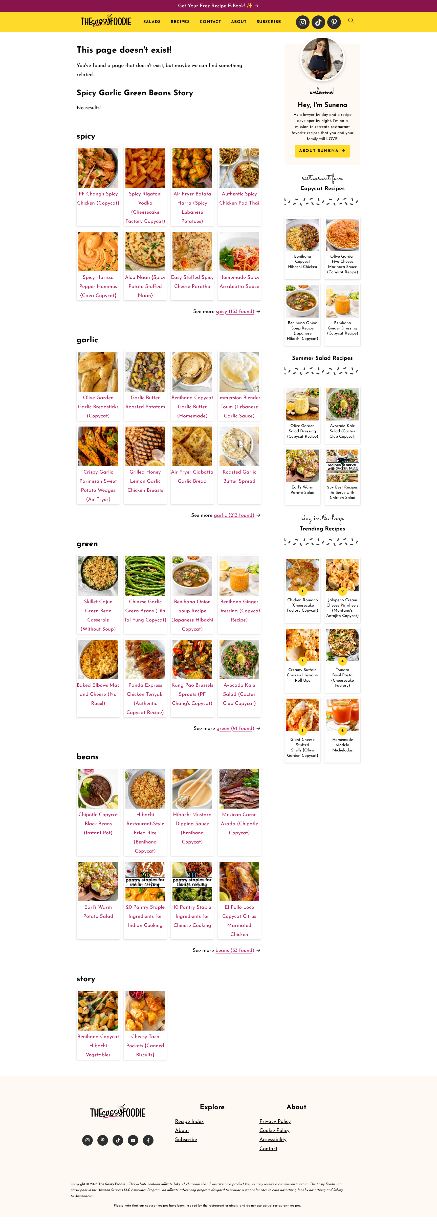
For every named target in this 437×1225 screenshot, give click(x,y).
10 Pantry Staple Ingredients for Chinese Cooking (192, 916)
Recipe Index (189, 1121)
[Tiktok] (318, 22)
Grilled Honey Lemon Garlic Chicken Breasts (145, 481)
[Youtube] (133, 1140)
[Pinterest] (334, 22)
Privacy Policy (275, 1121)
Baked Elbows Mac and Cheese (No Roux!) (98, 694)
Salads (152, 22)
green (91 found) (235, 728)
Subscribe (269, 22)
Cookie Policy (274, 1130)
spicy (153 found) (235, 311)
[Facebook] (148, 1140)
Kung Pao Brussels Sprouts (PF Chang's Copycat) (192, 694)
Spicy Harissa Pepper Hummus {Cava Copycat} (98, 286)
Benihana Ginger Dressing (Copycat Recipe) (239, 611)
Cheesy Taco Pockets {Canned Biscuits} (145, 1046)
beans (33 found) (234, 950)
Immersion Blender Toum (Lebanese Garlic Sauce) (239, 407)
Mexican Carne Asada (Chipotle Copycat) (239, 824)
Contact (210, 22)
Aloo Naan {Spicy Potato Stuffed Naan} (145, 286)
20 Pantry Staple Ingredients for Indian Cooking (145, 916)
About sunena (319, 151)
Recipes (180, 22)
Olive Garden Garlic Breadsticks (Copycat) (98, 407)
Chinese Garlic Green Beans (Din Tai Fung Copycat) (145, 611)
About (239, 22)
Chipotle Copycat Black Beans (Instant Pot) (98, 824)
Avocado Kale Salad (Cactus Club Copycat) (239, 694)
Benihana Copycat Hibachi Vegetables (98, 1046)
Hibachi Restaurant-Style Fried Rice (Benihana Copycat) (145, 833)
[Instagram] (303, 22)
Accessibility (273, 1139)
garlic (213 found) (234, 515)
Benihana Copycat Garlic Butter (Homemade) (192, 407)
